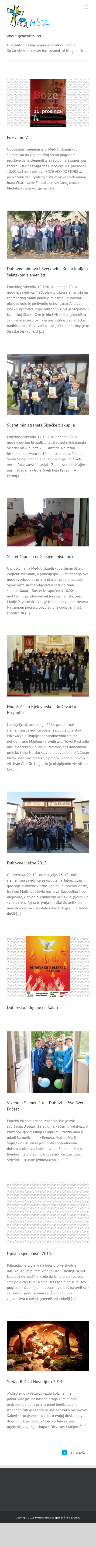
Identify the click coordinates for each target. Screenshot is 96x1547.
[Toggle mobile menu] (86, 7)
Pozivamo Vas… (21, 137)
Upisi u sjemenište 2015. (29, 1253)
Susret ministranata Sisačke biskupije (41, 425)
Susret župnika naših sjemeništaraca (40, 556)
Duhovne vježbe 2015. (27, 863)
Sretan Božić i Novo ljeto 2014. (35, 1381)
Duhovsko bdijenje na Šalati (32, 1007)
